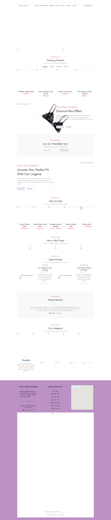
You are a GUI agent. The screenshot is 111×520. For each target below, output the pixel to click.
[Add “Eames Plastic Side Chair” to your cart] (46, 211)
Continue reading (45, 283)
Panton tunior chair (65, 92)
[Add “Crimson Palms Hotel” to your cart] (30, 211)
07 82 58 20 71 (31, 410)
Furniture (45, 265)
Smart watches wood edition (46, 93)
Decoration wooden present (84, 93)
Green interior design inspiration (84, 269)
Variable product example (55, 225)
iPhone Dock (86, 224)
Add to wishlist (30, 208)
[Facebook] (62, 512)
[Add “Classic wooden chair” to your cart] (77, 211)
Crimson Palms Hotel (24, 225)
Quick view (30, 214)
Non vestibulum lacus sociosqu (45, 269)
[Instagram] (65, 512)
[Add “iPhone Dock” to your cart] (92, 211)
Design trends (84, 265)
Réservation (88, 5)
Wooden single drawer (26, 92)
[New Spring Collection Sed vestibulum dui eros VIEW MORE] (39, 50)
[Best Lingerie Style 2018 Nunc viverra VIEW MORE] (78, 50)
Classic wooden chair (71, 225)
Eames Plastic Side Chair (40, 225)
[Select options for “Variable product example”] (61, 211)
